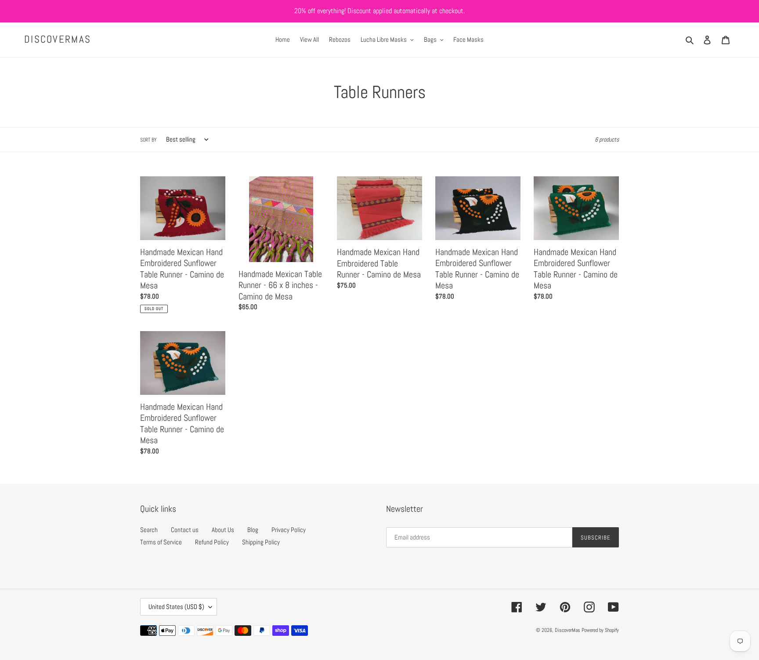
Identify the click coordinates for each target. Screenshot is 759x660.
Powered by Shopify (600, 630)
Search (149, 529)
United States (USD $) (176, 606)
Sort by (148, 139)
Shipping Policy (261, 542)
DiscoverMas (57, 39)
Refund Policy (212, 542)
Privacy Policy (288, 529)
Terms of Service (161, 542)
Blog (252, 529)
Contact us (185, 529)
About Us (223, 529)
